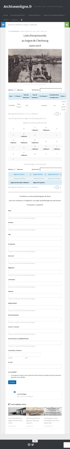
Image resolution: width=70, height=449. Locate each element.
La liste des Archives (34, 15)
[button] (13, 96)
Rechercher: (35, 90)
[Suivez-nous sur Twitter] (32, 444)
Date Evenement (13, 315)
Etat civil (11, 256)
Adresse (10, 291)
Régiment (11, 268)
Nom (9, 211)
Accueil (6, 15)
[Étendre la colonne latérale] (3, 24)
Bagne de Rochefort (19, 178)
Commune (11, 279)
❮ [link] (54, 114)
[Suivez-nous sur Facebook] (29, 444)
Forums (6, 20)
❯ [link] (60, 114)
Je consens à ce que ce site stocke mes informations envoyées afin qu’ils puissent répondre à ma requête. (36, 376)
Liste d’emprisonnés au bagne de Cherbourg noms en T (33, 420)
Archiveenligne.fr (18, 6)
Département (12, 303)
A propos (14, 20)
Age (9, 234)
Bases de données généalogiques (54, 15)
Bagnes (25, 25)
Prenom (10, 222)
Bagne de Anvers (53, 174)
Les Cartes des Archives (17, 15)
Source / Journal (13, 327)
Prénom (10, 358)
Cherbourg (33, 25)
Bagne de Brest (38, 174)
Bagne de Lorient (39, 178)
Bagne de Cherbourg (15, 25)
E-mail (10, 362)
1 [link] (57, 114)
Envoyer (12, 382)
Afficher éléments (15, 90)
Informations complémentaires (18, 339)
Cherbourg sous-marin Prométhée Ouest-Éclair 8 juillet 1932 (51, 420)
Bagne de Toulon (19, 174)
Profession (11, 244)
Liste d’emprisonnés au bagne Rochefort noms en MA (15, 420)
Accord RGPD (12, 372)
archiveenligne (15, 31)
